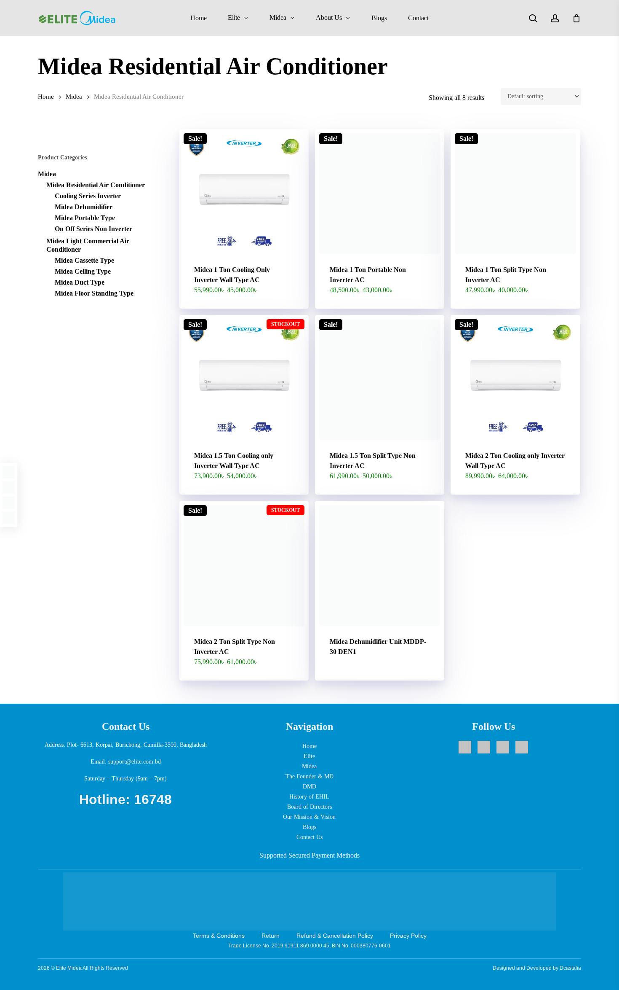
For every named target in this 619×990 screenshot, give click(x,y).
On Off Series (93, 228)
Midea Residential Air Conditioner (95, 184)
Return (270, 935)
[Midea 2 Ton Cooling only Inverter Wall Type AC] (515, 379)
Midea (74, 96)
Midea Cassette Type (84, 260)
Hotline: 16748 (125, 799)
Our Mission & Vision (309, 817)
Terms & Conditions (219, 935)
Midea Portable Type (85, 217)
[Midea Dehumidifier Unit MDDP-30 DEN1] (379, 565)
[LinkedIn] (8, 502)
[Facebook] (8, 472)
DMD (309, 786)
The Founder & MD (309, 776)
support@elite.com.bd (134, 762)
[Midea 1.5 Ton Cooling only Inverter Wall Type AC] (244, 379)
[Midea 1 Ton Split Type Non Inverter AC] (515, 193)
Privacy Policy (408, 935)
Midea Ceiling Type (83, 271)
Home (46, 96)
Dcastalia (570, 968)
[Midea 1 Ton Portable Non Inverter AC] (379, 193)
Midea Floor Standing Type (94, 293)
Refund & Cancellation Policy (334, 935)
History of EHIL (309, 797)
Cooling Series (88, 195)
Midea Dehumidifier (83, 206)
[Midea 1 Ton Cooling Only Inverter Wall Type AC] (244, 193)
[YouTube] (8, 517)
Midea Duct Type (79, 282)
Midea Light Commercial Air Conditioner (87, 245)
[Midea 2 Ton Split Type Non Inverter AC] (244, 565)
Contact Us (309, 837)
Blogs (309, 827)
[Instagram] (8, 487)
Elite (309, 756)
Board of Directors (309, 807)
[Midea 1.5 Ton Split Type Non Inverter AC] (379, 379)
